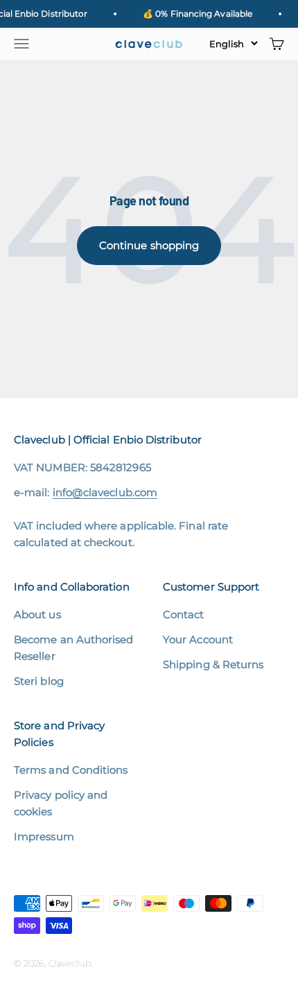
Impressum (44, 836)
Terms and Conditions (71, 769)
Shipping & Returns (213, 664)
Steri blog (39, 681)
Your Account (198, 639)
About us (37, 614)
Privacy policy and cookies (60, 803)
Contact (183, 614)
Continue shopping (149, 245)
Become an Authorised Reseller (74, 648)
